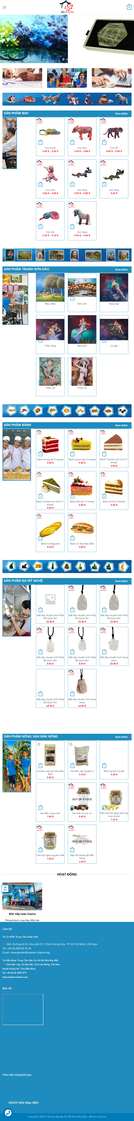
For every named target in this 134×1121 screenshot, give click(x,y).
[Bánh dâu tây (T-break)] (82, 485)
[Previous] (7, 39)
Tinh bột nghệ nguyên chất (50, 855)
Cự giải (114, 345)
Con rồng (82, 189)
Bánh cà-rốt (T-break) (114, 501)
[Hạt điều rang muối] (50, 797)
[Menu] (4, 7)
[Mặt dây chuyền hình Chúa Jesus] (114, 641)
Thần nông (50, 345)
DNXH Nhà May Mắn (24, 1102)
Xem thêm (121, 113)
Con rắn (50, 232)
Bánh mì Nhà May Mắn (82, 543)
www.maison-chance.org (14, 977)
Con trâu (82, 147)
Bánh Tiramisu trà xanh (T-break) (50, 503)
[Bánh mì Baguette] (50, 527)
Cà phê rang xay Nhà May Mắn (50, 772)
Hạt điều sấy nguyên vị (82, 771)
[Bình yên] (82, 287)
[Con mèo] (50, 174)
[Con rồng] (82, 174)
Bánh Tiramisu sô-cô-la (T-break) (114, 461)
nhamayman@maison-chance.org (30, 952)
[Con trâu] (82, 131)
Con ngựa (82, 232)
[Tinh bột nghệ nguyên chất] (50, 839)
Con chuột (50, 147)
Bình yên (82, 303)
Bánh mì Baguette (50, 543)
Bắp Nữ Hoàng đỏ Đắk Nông (82, 856)
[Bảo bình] (82, 329)
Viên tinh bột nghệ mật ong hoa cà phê (114, 814)
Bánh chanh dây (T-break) (82, 459)
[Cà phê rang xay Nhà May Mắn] (50, 755)
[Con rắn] (50, 216)
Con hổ (114, 147)
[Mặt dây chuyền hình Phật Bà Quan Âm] (50, 599)
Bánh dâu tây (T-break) (82, 501)
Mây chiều (50, 303)
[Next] (127, 39)
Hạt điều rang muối (50, 813)
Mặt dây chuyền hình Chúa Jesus (114, 659)
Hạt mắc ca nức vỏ (82, 813)
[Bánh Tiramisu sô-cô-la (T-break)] (114, 443)
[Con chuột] (50, 131)
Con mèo (50, 189)
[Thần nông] (50, 329)
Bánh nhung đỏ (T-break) (50, 459)
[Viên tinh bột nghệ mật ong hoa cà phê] (114, 797)
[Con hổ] (114, 131)
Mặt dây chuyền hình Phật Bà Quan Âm (50, 617)
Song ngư (114, 303)
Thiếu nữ (50, 387)
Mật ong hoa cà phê (114, 771)
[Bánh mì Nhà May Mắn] (82, 527)
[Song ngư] (114, 287)
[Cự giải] (114, 329)
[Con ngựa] (82, 216)
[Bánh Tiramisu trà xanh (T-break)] (50, 485)
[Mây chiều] (50, 287)
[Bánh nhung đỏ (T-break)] (50, 443)
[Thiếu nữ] (50, 371)
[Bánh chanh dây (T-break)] (82, 443)
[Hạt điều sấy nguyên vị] (82, 755)
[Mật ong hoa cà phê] (114, 755)
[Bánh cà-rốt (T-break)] (114, 485)
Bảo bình (82, 345)
